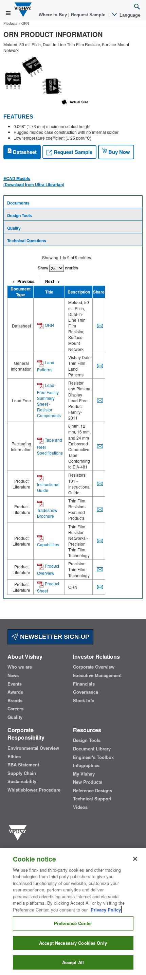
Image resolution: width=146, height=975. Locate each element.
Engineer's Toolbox (93, 757)
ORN (49, 325)
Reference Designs (92, 790)
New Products (87, 782)
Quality (14, 228)
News (13, 675)
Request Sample (72, 152)
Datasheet (24, 152)
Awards (15, 692)
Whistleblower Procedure (33, 790)
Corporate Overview (93, 667)
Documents (18, 203)
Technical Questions (26, 240)
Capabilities (48, 544)
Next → (52, 281)
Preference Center (73, 923)
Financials (84, 684)
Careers (15, 709)
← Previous (23, 281)
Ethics (14, 757)
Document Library (92, 749)
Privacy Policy (106, 909)
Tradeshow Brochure (47, 513)
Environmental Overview (33, 748)
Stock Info (83, 700)
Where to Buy (53, 14)
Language (129, 15)
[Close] (135, 858)
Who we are (19, 667)
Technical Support (92, 799)
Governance (85, 692)
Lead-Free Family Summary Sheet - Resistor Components (49, 400)
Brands (14, 700)
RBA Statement (23, 765)
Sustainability (21, 781)
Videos (80, 807)
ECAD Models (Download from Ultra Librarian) (33, 181)
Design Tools (19, 215)
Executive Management (97, 675)
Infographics (86, 765)
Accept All (73, 962)
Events (14, 684)
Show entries (58, 268)
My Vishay (84, 774)
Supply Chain (21, 773)
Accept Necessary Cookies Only (73, 943)
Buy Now (118, 152)
